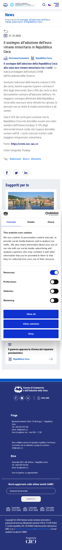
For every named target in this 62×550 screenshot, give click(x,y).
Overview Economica (19, 58)
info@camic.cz (22, 430)
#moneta (36, 158)
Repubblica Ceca (44, 58)
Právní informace (43, 529)
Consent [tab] (11, 222)
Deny (31, 333)
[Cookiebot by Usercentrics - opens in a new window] (45, 214)
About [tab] (51, 222)
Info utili (45, 398)
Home (8, 20)
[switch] (54, 281)
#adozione (15, 158)
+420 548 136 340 (21, 465)
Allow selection (31, 324)
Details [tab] (31, 222)
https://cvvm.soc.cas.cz (24, 143)
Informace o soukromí (25, 529)
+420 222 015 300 (21, 427)
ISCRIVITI (31, 499)
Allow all (31, 314)
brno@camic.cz (22, 468)
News (14, 20)
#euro (26, 158)
